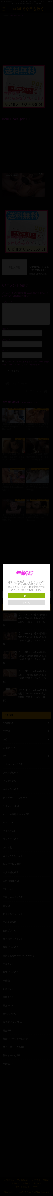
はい (26, 595)
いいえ (26, 602)
